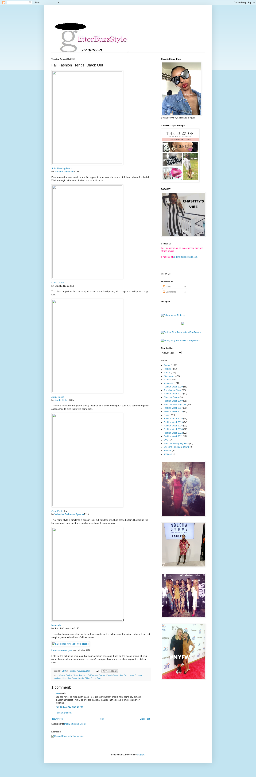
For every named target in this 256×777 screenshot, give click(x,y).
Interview (168, 454)
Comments (170, 292)
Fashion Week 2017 (173, 408)
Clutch (62, 675)
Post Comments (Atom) (75, 724)
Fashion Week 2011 (173, 436)
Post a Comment (63, 713)
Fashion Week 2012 (173, 433)
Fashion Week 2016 (173, 426)
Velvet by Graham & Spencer (69, 514)
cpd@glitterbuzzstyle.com (185, 257)
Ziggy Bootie (57, 397)
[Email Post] (97, 671)
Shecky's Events (171, 397)
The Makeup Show (172, 390)
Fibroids (167, 450)
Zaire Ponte (57, 511)
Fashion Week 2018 (173, 429)
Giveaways (169, 376)
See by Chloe (61, 400)
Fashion (102, 675)
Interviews (168, 383)
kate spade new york (61, 650)
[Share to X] (109, 671)
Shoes (93, 678)
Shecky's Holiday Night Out (176, 447)
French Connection (64, 171)
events (167, 379)
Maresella (56, 625)
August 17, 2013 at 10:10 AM (69, 707)
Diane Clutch (57, 282)
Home (101, 719)
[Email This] (102, 671)
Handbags (57, 678)
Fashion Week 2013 (173, 411)
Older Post (145, 719)
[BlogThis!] (106, 671)
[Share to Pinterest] (116, 671)
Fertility (167, 415)
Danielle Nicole (72, 675)
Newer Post (57, 719)
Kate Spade (72, 678)
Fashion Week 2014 (173, 394)
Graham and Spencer (133, 675)
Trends (167, 372)
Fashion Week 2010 (173, 387)
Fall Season (93, 675)
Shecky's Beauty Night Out (176, 443)
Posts (168, 287)
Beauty (167, 365)
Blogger (140, 755)
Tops (99, 678)
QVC (166, 440)
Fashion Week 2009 (173, 401)
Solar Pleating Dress (61, 168)
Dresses (83, 675)
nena (57, 693)
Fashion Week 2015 (173, 418)
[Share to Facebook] (112, 671)
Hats (65, 678)
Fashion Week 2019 (173, 422)
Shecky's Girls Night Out (175, 404)
